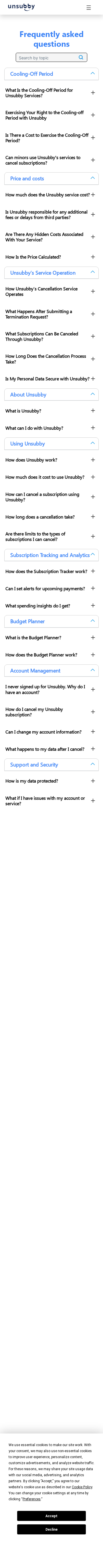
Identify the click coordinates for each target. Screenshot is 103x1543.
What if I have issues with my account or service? (45, 800)
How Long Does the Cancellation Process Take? (45, 358)
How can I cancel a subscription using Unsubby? (42, 496)
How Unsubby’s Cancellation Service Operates (41, 291)
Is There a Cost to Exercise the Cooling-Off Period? (46, 137)
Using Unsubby (27, 443)
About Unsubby (28, 394)
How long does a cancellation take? (40, 517)
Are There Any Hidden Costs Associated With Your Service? (44, 237)
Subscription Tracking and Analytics (50, 555)
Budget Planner (27, 621)
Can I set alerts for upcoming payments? (45, 588)
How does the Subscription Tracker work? (46, 571)
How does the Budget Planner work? (41, 655)
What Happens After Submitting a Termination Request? (38, 314)
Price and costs (27, 178)
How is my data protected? (31, 781)
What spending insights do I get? (37, 606)
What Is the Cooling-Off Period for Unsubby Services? (39, 92)
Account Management (35, 670)
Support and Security (34, 764)
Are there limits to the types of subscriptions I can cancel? (35, 536)
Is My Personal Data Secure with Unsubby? (47, 379)
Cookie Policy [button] (82, 1487)
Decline (51, 1530)
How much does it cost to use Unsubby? (44, 477)
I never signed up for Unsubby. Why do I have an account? (45, 689)
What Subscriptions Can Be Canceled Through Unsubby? (41, 336)
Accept (51, 1516)
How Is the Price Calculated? (33, 257)
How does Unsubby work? (31, 460)
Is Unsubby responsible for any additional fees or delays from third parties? (46, 214)
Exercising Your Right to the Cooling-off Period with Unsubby (44, 115)
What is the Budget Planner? (33, 637)
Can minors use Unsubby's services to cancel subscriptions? (42, 160)
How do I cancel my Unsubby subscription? (34, 711)
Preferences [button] (32, 1499)
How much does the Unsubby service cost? (47, 194)
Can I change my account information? (43, 732)
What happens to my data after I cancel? (44, 749)
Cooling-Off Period (31, 73)
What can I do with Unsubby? (34, 428)
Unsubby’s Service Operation (43, 272)
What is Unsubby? (23, 411)
